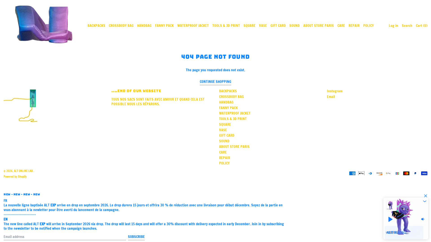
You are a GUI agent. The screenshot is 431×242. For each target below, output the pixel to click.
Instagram (335, 91)
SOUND (294, 25)
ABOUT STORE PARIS (318, 25)
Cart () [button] (421, 25)
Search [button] (407, 25)
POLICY (368, 25)
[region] (406, 232)
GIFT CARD (278, 25)
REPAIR (354, 25)
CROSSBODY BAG (121, 25)
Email (331, 96)
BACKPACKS (96, 25)
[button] (424, 201)
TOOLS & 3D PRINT (226, 25)
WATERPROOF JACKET (193, 25)
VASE (263, 25)
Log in (393, 25)
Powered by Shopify (15, 177)
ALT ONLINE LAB (23, 171)
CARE (341, 25)
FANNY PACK (164, 25)
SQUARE (249, 25)
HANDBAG (144, 25)
